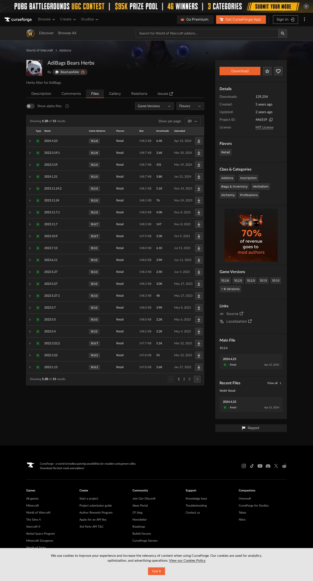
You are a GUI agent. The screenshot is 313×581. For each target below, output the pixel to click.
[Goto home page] (18, 19)
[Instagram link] (243, 466)
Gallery (115, 94)
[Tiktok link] (251, 466)
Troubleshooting (196, 505)
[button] (115, 141)
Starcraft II (33, 526)
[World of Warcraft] (30, 33)
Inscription (248, 178)
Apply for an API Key (92, 519)
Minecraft (32, 505)
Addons (65, 50)
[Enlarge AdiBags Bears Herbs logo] (34, 68)
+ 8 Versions (230, 289)
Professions (249, 195)
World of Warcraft (39, 50)
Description (41, 94)
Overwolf (245, 498)
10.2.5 (238, 280)
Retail (225, 152)
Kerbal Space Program (40, 533)
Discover (46, 33)
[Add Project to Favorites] (267, 71)
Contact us (193, 512)
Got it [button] (156, 571)
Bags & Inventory (234, 186)
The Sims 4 (33, 519)
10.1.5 (263, 280)
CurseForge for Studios (254, 505)
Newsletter (139, 519)
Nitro (242, 519)
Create (66, 19)
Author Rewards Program (96, 512)
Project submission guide (95, 505)
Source (232, 314)
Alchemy (228, 195)
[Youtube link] (260, 466)
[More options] (304, 19)
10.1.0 (275, 280)
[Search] (283, 33)
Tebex (242, 512)
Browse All (67, 33)
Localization (236, 321)
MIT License (264, 127)
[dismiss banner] (306, 6)
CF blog (137, 512)
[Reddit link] (284, 466)
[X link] (276, 466)
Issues (163, 94)
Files (95, 94)
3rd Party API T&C (91, 526)
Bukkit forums (141, 533)
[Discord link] (268, 466)
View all (272, 383)
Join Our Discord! (144, 498)
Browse (44, 19)
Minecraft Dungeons (39, 540)
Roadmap (138, 526)
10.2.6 (225, 280)
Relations (139, 94)
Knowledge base (196, 498)
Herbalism (260, 186)
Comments (71, 94)
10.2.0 (251, 280)
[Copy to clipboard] (271, 120)
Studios (87, 19)
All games (32, 498)
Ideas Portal (140, 505)
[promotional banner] (156, 6)
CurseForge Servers (145, 540)
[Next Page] (197, 379)
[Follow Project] (278, 71)
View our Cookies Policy (187, 560)
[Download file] (199, 141)
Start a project (88, 498)
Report (254, 428)
